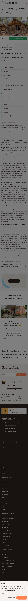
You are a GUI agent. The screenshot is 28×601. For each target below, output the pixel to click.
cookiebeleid (4, 593)
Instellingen (11, 598)
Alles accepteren (22, 597)
